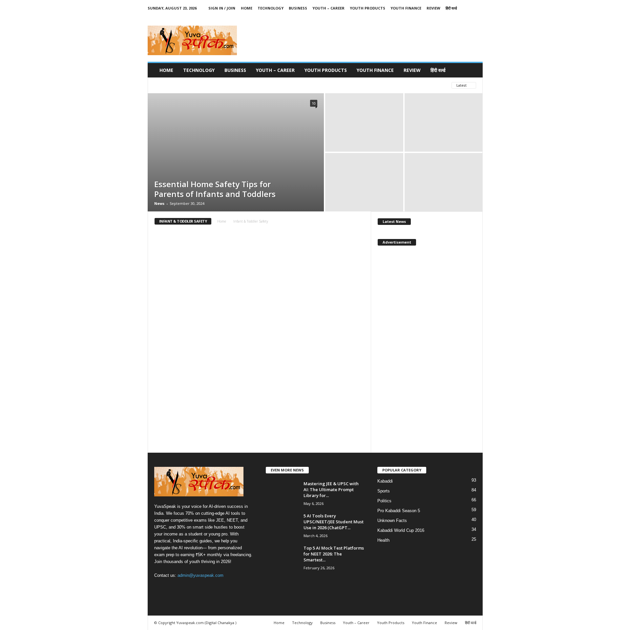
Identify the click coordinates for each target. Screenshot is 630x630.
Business (298, 8)
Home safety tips (174, 85)
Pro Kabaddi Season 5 (398, 510)
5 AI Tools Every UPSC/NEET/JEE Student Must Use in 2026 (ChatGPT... (334, 522)
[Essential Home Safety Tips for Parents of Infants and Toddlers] (236, 152)
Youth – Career (328, 8)
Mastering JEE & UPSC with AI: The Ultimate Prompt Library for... (331, 489)
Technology (271, 8)
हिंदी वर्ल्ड (451, 8)
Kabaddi (385, 481)
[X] (447, 17)
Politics (384, 500)
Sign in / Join (221, 8)
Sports (383, 491)
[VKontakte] (468, 17)
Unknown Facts (392, 520)
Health (383, 540)
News (159, 203)
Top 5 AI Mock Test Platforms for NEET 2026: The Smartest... (334, 554)
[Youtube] (478, 17)
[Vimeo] (457, 17)
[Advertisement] (363, 40)
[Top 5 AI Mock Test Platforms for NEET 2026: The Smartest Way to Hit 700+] (282, 557)
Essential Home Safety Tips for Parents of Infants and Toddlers (215, 189)
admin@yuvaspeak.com (200, 575)
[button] (473, 70)
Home (246, 8)
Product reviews (219, 85)
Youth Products (367, 8)
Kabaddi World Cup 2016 (400, 530)
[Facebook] (437, 17)
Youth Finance (405, 8)
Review (433, 8)
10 (314, 103)
